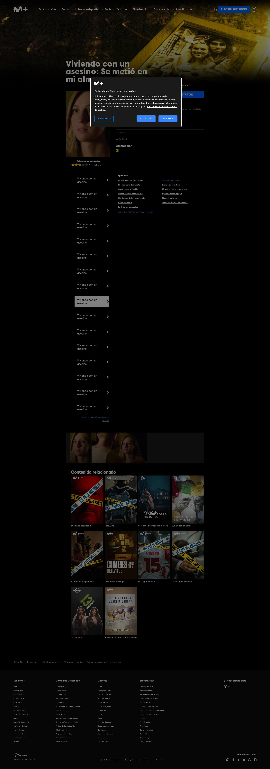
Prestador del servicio (109, 760)
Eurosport (101, 730)
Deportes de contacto (106, 726)
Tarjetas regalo (145, 738)
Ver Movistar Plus (146, 687)
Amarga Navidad (62, 698)
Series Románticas (20, 726)
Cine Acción (18, 702)
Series (42, 9)
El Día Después (103, 702)
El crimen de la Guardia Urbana (121, 637)
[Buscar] (215, 9)
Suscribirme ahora (234, 9)
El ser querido (61, 687)
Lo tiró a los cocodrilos (128, 207)
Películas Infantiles (21, 714)
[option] (81, 448)
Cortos (16, 706)
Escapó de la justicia (171, 185)
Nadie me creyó (125, 203)
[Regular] (79, 164)
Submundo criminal (181, 526)
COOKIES (159, 760)
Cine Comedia (19, 698)
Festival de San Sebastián (65, 726)
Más (192, 9)
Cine (53, 9)
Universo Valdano (104, 706)
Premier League (104, 698)
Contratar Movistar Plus (149, 706)
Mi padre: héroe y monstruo (174, 189)
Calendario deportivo (87, 9)
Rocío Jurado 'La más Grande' (67, 718)
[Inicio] (21, 9)
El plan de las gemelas (82, 581)
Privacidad (144, 760)
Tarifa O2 (143, 734)
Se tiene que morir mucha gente (68, 706)
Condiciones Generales (149, 698)
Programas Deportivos (64, 734)
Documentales (162, 9)
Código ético (145, 702)
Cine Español (18, 695)
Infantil (180, 9)
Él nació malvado (169, 198)
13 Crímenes (77, 637)
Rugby (100, 718)
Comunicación (145, 742)
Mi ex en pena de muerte (129, 185)
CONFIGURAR (104, 118)
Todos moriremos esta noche (175, 203)
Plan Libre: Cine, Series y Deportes (153, 710)
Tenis (108, 9)
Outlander (60, 710)
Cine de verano (19, 710)
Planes (142, 718)
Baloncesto (102, 710)
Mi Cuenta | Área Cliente (149, 695)
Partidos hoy (102, 738)
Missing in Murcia (146, 581)
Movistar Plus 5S (62, 742)
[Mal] (76, 164)
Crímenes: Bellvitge (114, 581)
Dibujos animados (62, 730)
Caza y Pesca (61, 738)
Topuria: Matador (104, 722)
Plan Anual (144, 726)
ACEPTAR (168, 118)
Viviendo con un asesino (87, 180)
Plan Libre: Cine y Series (149, 714)
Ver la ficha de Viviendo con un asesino (135, 212)
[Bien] (83, 164)
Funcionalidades (146, 691)
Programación (103, 742)
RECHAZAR (146, 118)
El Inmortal (60, 702)
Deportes (121, 9)
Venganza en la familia (128, 189)
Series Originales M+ (21, 722)
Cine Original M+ (20, 691)
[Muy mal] (73, 164)
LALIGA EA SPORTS (105, 695)
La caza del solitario (182, 581)
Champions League (105, 691)
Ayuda (230, 686)
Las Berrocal (60, 714)
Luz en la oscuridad (81, 526)
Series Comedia (19, 730)
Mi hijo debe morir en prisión (130, 180)
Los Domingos (61, 695)
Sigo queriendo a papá (172, 194)
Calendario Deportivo (106, 734)
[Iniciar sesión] (254, 9)
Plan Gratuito (140, 9)
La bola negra (61, 691)
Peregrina (109, 526)
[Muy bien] (86, 164)
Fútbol (65, 9)
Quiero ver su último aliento (130, 194)
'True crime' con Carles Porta (67, 722)
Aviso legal (129, 760)
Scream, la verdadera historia (153, 526)
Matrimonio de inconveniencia (131, 198)
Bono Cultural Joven (148, 730)
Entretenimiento (20, 738)
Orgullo (16, 742)
